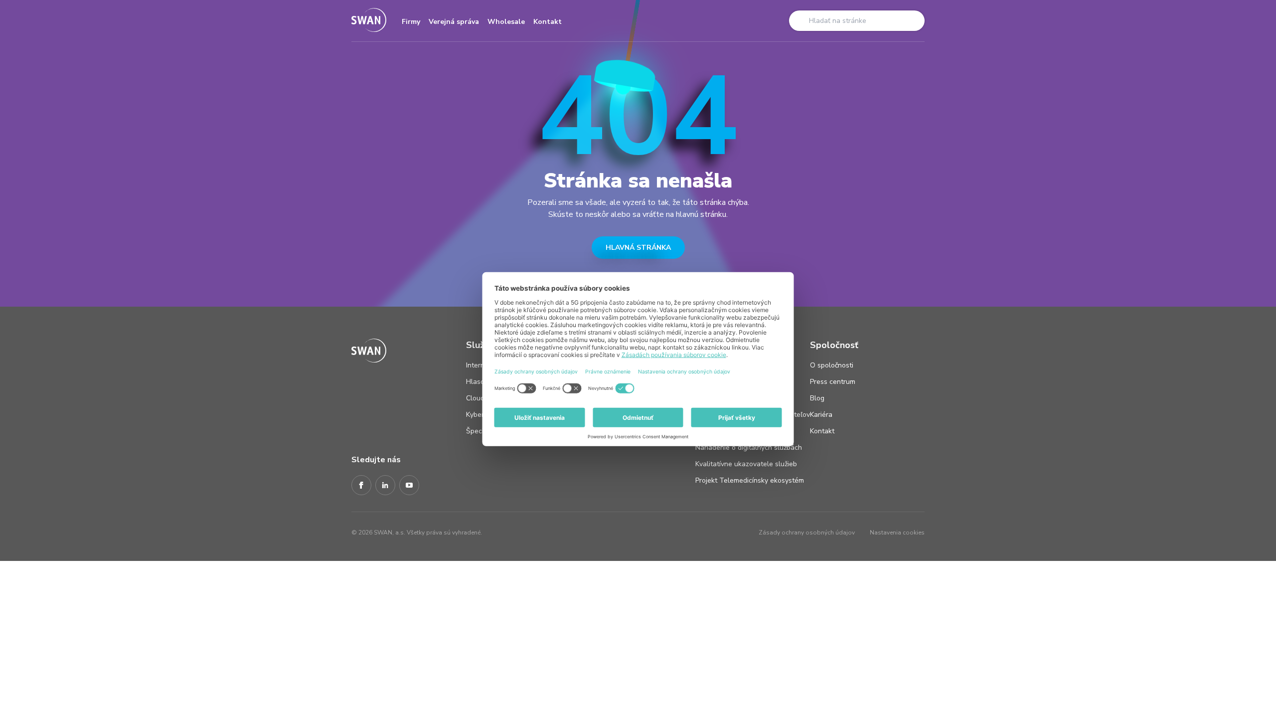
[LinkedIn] (385, 486)
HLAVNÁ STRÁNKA (638, 247)
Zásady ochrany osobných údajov (807, 533)
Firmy (411, 21)
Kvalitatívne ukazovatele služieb (746, 464)
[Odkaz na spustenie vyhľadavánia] (800, 20)
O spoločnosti (831, 365)
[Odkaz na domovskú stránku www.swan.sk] (368, 20)
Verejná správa (454, 21)
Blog (817, 398)
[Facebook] (361, 486)
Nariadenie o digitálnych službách (748, 447)
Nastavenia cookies (897, 533)
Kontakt (547, 21)
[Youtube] (409, 486)
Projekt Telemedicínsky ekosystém (749, 480)
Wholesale (506, 21)
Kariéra (821, 414)
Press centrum (832, 381)
